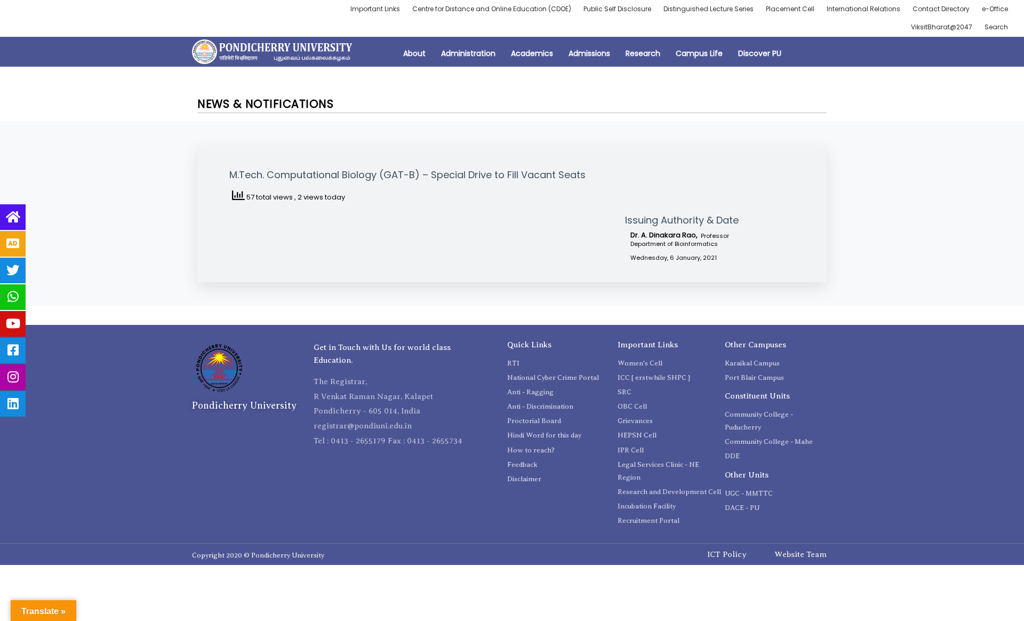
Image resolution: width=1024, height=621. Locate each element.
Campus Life (699, 53)
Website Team (800, 554)
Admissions (589, 53)
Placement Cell (790, 8)
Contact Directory (941, 8)
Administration (468, 53)
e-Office (995, 8)
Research (643, 53)
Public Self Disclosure (617, 8)
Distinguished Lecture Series (708, 8)
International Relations (863, 8)
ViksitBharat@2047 (941, 26)
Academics (532, 53)
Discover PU (759, 53)
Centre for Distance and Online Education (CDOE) (491, 8)
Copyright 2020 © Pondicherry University (258, 555)
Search (996, 26)
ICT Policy (727, 554)
